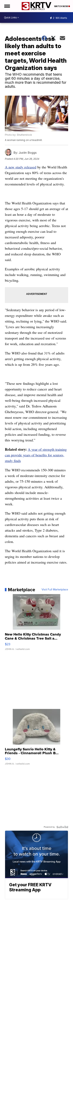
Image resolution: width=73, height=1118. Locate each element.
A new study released (20, 167)
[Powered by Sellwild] (62, 827)
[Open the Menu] (7, 6)
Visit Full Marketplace (55, 589)
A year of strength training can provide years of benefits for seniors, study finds (36, 455)
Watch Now (61, 6)
